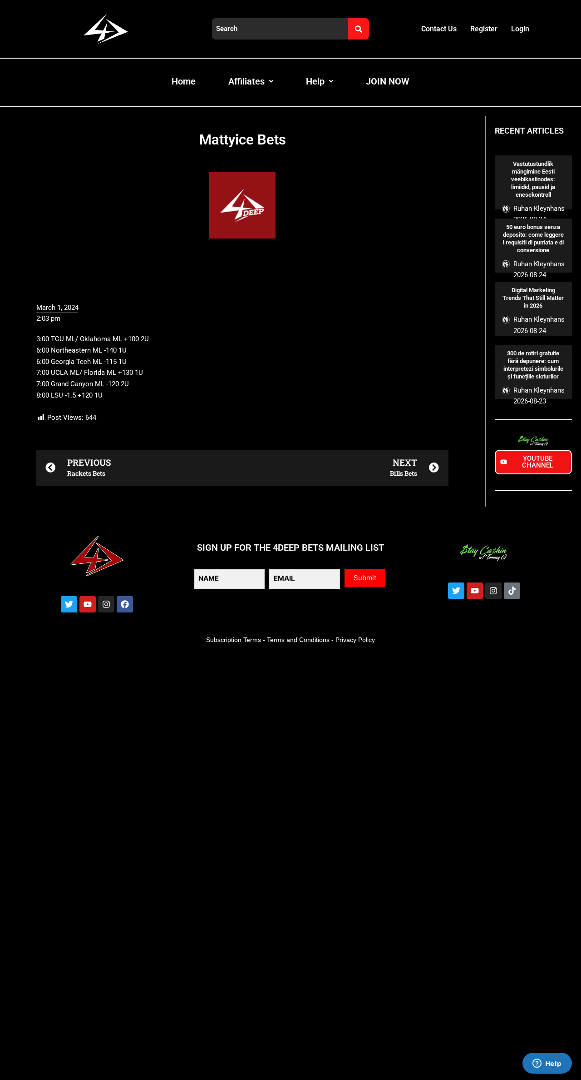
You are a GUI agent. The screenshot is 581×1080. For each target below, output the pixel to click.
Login (520, 29)
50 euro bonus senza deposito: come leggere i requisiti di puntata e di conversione (533, 239)
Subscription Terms (233, 639)
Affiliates (246, 81)
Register (483, 29)
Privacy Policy (355, 639)
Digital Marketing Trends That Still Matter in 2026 (533, 298)
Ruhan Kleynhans (539, 208)
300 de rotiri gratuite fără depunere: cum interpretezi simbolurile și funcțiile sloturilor (533, 365)
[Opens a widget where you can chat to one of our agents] (547, 1064)
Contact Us (439, 29)
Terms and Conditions (298, 639)
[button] (242, 872)
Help (315, 81)
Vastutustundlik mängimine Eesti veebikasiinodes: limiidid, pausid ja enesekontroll (533, 179)
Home (184, 81)
